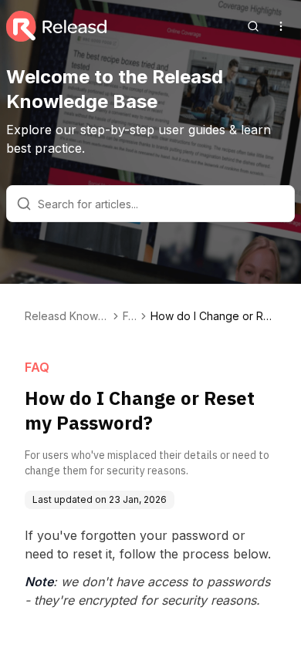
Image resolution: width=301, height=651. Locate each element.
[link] (213, 316)
